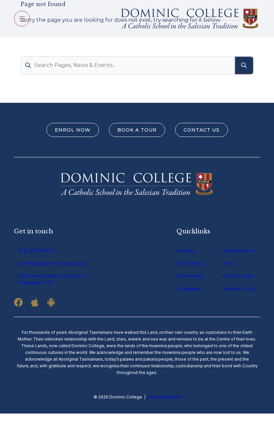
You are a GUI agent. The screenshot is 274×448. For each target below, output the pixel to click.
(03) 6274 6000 (35, 251)
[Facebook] (18, 302)
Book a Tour (137, 130)
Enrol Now (73, 130)
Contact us (201, 130)
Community (190, 276)
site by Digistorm (164, 396)
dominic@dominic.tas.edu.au (51, 263)
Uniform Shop (239, 289)
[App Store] (34, 302)
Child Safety (190, 263)
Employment (238, 251)
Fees (228, 263)
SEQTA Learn (238, 276)
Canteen (186, 251)
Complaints (189, 289)
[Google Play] (51, 302)
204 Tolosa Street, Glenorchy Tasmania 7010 (51, 279)
